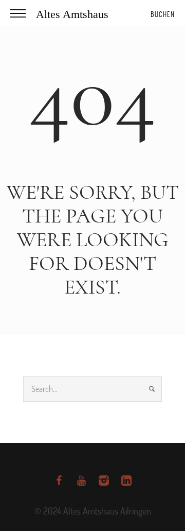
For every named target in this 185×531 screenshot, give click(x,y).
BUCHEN (163, 14)
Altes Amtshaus (72, 14)
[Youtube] (81, 480)
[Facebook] (58, 480)
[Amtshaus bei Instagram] (104, 480)
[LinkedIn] (126, 480)
